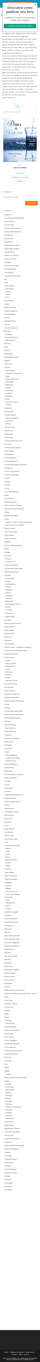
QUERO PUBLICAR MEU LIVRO (20, 26)
